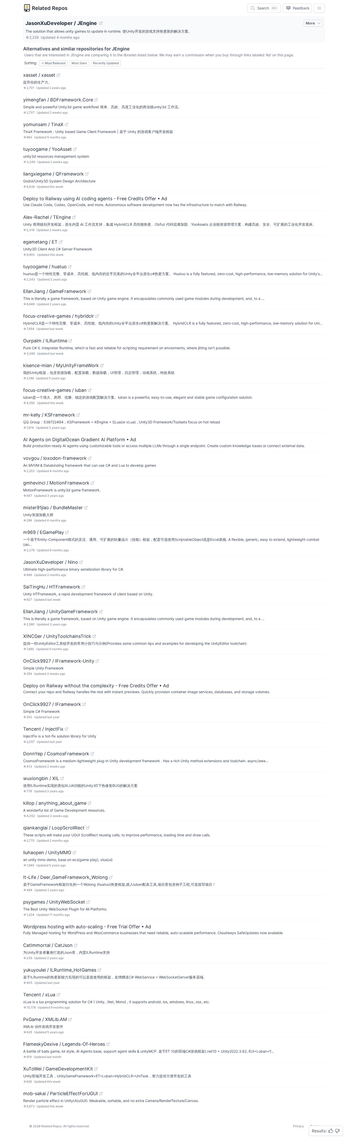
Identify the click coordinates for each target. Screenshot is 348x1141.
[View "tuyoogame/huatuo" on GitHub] (70, 267)
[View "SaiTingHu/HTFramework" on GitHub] (83, 587)
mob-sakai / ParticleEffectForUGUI (60, 1093)
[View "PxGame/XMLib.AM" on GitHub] (70, 1019)
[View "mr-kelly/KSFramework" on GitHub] (78, 415)
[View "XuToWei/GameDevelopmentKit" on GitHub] (96, 1069)
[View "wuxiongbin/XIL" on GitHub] (62, 778)
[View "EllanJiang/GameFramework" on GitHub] (89, 291)
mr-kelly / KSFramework (49, 415)
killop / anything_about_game (54, 803)
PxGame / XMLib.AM (45, 1019)
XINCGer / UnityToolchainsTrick (57, 636)
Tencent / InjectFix (43, 729)
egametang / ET (40, 242)
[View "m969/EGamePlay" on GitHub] (67, 532)
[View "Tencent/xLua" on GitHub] (58, 995)
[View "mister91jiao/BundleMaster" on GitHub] (86, 508)
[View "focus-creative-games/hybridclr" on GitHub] (97, 316)
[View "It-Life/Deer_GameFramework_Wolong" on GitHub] (111, 877)
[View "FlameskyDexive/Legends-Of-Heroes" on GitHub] (108, 1044)
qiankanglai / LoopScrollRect (54, 827)
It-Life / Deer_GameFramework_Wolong (65, 877)
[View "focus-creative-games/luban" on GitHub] (90, 390)
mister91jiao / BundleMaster (53, 507)
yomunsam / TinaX (43, 124)
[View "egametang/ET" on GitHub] (61, 242)
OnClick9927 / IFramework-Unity (58, 661)
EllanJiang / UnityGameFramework (60, 611)
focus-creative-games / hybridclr (58, 316)
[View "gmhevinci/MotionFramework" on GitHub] (92, 483)
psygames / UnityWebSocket (54, 902)
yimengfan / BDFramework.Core (58, 99)
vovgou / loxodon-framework (55, 458)
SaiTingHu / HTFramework (51, 586)
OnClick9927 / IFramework (52, 704)
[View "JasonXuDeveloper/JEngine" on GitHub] (101, 23)
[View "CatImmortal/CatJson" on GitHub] (76, 945)
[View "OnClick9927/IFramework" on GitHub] (84, 704)
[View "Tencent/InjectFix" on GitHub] (66, 729)
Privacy (298, 1126)
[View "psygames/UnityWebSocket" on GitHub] (88, 902)
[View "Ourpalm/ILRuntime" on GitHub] (70, 341)
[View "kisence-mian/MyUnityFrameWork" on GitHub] (102, 366)
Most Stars (79, 63)
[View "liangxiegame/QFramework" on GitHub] (87, 174)
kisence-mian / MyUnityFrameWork (61, 365)
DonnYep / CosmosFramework (56, 753)
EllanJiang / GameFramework (54, 291)
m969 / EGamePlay (43, 532)
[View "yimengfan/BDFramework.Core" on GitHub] (96, 100)
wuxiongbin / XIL (41, 778)
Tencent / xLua (39, 994)
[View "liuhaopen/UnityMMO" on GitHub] (74, 853)
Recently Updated (106, 63)
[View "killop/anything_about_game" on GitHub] (89, 803)
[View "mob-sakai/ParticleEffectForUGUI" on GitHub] (101, 1094)
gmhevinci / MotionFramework (56, 483)
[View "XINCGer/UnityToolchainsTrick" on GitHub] (94, 636)
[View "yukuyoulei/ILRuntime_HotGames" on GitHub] (99, 970)
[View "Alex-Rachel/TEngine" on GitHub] (74, 217)
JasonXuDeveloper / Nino (50, 562)
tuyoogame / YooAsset (47, 149)
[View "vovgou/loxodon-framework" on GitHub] (90, 458)
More (310, 23)
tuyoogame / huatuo (45, 266)
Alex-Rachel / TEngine (47, 217)
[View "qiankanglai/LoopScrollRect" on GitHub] (88, 828)
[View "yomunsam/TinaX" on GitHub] (66, 125)
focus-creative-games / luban (55, 390)
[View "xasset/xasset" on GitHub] (58, 75)
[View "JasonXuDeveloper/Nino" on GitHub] (81, 562)
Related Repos (50, 8)
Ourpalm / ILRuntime (45, 340)
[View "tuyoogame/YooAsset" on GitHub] (75, 149)
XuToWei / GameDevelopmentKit (58, 1068)
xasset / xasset (39, 75)
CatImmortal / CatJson (48, 945)
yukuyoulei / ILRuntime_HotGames (59, 970)
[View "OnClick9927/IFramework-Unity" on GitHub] (97, 661)
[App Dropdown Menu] (319, 8)
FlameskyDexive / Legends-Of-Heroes (64, 1044)
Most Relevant (53, 63)
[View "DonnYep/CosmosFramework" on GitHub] (92, 754)
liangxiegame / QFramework (53, 174)
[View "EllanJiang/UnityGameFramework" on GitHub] (101, 612)
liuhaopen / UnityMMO (47, 852)
